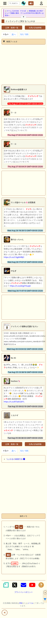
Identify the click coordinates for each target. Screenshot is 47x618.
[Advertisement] (23, 65)
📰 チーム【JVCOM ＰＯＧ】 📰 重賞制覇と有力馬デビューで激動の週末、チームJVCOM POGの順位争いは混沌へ (24, 13)
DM (20, 603)
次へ (14, 34)
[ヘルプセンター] (41, 585)
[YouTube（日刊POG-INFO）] (32, 585)
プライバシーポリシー (23, 592)
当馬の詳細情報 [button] (35, 28)
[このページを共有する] (4, 612)
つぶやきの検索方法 (14, 459)
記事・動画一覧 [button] (11, 28)
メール (30, 603)
